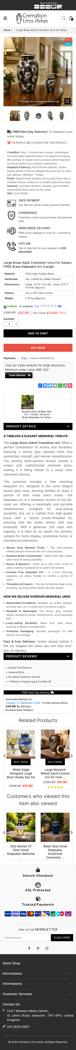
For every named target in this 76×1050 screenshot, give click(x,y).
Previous (4, 756)
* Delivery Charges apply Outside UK (29, 681)
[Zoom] (67, 101)
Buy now (38, 347)
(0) (60, 306)
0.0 (37, 306)
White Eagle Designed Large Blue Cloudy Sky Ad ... (21, 775)
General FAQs (16, 672)
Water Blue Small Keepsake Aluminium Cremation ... (55, 852)
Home (7, 29)
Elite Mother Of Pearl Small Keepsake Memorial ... (21, 852)
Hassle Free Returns (19, 667)
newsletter (38, 929)
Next (71, 756)
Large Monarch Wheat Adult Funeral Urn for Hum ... (55, 773)
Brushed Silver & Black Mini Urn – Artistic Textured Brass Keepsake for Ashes (37, 414)
